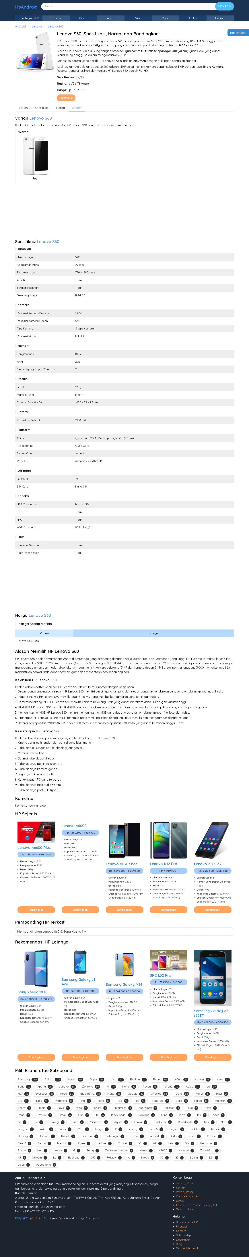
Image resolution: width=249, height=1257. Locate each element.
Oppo (166, 18)
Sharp (24, 1108)
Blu (189, 1143)
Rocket (124, 1143)
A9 (156, 1143)
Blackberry (90, 1093)
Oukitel (197, 1129)
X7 (163, 1157)
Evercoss (44, 1093)
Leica (23, 1164)
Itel (100, 1115)
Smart (44, 1108)
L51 (213, 1157)
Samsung (56, 18)
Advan (149, 1086)
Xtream (39, 1157)
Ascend (47, 1136)
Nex (208, 1122)
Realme (193, 18)
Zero (181, 1100)
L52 (95, 1157)
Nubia (41, 1100)
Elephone (75, 1157)
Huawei (220, 18)
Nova (210, 1108)
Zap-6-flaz (208, 1150)
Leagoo (25, 1129)
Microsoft (98, 1122)
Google (135, 1093)
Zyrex (83, 1143)
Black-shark (121, 1115)
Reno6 (44, 1143)
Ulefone (103, 1143)
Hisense (185, 1150)
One (83, 1115)
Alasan (76, 108)
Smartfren (122, 1108)
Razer (137, 1136)
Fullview (113, 1157)
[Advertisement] (124, 212)
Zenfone (90, 1086)
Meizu (113, 1093)
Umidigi (56, 1122)
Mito (83, 1129)
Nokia (128, 1086)
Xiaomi (83, 18)
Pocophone (45, 1164)
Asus (223, 1079)
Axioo (46, 1129)
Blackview (162, 1122)
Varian (23, 108)
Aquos (120, 1122)
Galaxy (52, 1079)
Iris (201, 1115)
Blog (179, 1244)
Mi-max (63, 1143)
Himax (65, 1115)
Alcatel (156, 1136)
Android (20, 26)
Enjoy (92, 1150)
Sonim (196, 1157)
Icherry (135, 1129)
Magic (101, 1129)
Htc (139, 1100)
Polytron (171, 1108)
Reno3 (24, 1143)
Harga (60, 108)
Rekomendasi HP (187, 1222)
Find (85, 1100)
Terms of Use (184, 1209)
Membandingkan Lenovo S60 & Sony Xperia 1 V (51, 931)
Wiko (64, 1129)
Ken (41, 1150)
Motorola (63, 1100)
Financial (181, 1226)
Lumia (140, 1122)
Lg (211, 1086)
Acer (218, 1115)
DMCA (180, 1200)
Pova (63, 1108)
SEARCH (224, 6)
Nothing (25, 1136)
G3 (178, 1157)
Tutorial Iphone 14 (187, 1248)
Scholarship (183, 1235)
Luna (166, 1115)
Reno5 (155, 1129)
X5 (21, 1157)
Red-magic (114, 1136)
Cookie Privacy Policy (189, 1196)
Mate (103, 1100)
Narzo (200, 1100)
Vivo (138, 18)
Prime (76, 1122)
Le (56, 1157)
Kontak (180, 1187)
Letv (172, 1143)
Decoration (183, 1239)
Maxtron (223, 1100)
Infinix (181, 1079)
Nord (194, 1136)
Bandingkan (238, 33)
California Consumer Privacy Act (196, 1205)
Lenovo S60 (55, 26)
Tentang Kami (184, 1183)
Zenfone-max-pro (118, 1150)
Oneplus (159, 1093)
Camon (214, 1136)
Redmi (160, 1079)
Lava (191, 1108)
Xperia (44, 1086)
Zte (22, 1100)
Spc (37, 1122)
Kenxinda (208, 1143)
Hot (23, 1093)
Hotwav (44, 1115)
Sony (24, 1086)
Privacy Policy (185, 1192)
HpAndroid (26, 7)
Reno (23, 1115)
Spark (100, 1108)
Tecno (181, 1093)
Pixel (221, 1093)
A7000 (165, 1150)
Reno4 (217, 1129)
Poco (66, 1093)
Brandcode (187, 1122)
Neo (226, 1122)
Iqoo (184, 1115)
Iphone (171, 1086)
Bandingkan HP (29, 18)
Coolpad (146, 1115)
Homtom (89, 1136)
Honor (202, 1093)
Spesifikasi (42, 108)
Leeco (60, 1150)
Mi (110, 1086)
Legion (176, 1129)
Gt (21, 1122)
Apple (111, 18)
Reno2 (67, 1136)
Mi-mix (145, 1150)
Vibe (81, 1108)
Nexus (147, 1157)
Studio (24, 1150)
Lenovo (37, 26)
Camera (181, 1231)
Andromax (147, 1108)
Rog (122, 1100)
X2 (142, 1143)
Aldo (176, 1136)
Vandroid (160, 1100)
